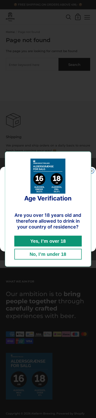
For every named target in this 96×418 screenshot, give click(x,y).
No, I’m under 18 (48, 254)
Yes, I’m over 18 (48, 241)
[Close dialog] (91, 170)
